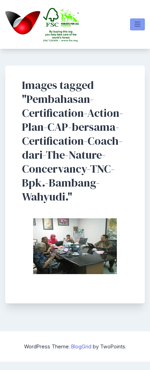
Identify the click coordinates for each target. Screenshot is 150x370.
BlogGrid (81, 346)
